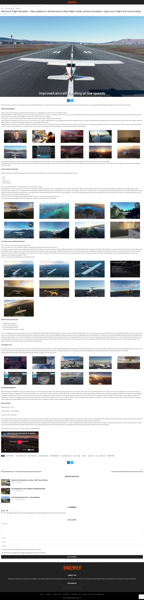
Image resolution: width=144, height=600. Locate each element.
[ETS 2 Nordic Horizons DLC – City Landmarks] (5, 500)
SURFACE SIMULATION (54, 455)
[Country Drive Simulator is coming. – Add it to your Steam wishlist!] (5, 482)
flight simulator (102, 455)
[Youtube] (80, 588)
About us (42, 594)
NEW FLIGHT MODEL (10, 455)
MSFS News (18, 8)
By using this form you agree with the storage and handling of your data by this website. (24, 552)
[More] (75, 100)
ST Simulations (66, 594)
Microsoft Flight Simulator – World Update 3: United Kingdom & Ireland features (21, 471)
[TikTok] (72, 588)
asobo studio (90, 455)
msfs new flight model (32, 455)
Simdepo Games (57, 594)
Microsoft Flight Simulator (9, 8)
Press (79, 594)
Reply (7, 514)
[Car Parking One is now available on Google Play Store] (5, 491)
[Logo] (72, 570)
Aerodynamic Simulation (43, 455)
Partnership (74, 594)
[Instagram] (67, 588)
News (6, 6)
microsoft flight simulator (66, 455)
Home (2, 6)
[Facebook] (68, 100)
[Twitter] (72, 100)
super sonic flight (76, 455)
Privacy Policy (92, 594)
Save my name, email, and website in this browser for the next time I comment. (22, 549)
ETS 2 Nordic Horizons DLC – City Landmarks (25, 497)
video (96, 455)
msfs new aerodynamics (21, 455)
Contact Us (49, 594)
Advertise (85, 594)
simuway (5, 14)
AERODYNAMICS (110, 455)
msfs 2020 (84, 455)
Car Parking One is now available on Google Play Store (28, 488)
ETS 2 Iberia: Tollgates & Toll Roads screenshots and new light (127, 471)
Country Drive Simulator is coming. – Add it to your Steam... (30, 480)
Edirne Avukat (100, 594)
